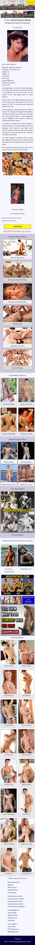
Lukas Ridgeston (13, 910)
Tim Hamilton (12, 924)
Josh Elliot (11, 920)
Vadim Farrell (12, 918)
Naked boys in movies (26, 484)
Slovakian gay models (15, 896)
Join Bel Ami (17, 226)
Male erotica (12, 887)
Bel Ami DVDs (13, 890)
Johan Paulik (12, 913)
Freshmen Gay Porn (17, 346)
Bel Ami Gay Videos (17, 258)
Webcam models (29, 15)
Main (4, 2)
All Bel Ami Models (8, 434)
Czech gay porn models (16, 899)
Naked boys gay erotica (9, 484)
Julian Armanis (13, 915)
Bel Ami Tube (13, 7)
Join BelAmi (30, 2)
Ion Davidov (17, 27)
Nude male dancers (26, 462)
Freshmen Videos (17, 15)
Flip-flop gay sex (13, 929)
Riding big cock (13, 932)
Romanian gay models (15, 901)
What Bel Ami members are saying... (17, 231)
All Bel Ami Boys (13, 2)
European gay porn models (22, 941)
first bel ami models (11, 220)
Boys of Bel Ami (26, 404)
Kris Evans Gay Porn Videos (17, 280)
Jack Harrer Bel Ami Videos (17, 302)
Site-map (17, 938)
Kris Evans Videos (6, 15)
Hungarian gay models (15, 904)
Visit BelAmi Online (17, 213)
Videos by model (26, 434)
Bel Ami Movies (4, 8)
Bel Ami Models (30, 8)
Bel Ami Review (22, 2)
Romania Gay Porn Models (14, 218)
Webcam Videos (9, 462)
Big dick (10, 885)
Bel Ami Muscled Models (16, 906)
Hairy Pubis (12, 926)
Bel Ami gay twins (14, 882)
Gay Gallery (22, 7)
